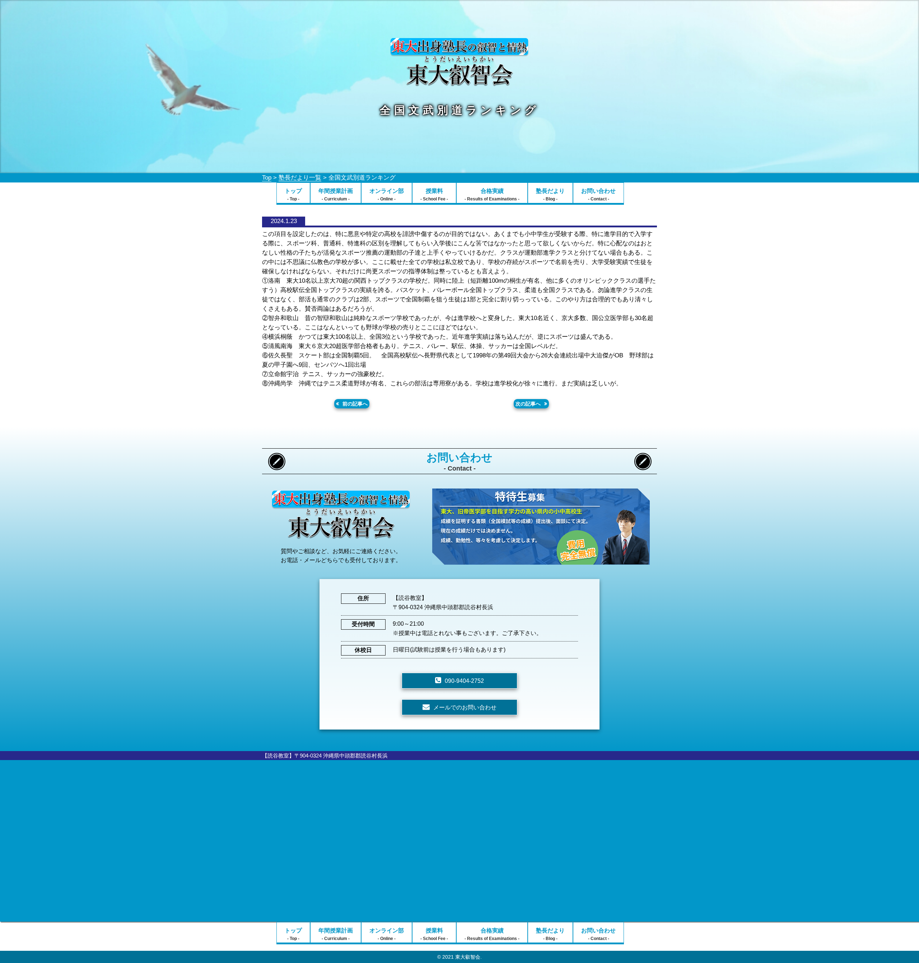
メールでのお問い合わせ (464, 707)
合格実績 (492, 195)
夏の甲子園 (277, 364)
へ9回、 (303, 364)
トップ (293, 195)
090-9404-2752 (464, 681)
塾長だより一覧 (300, 177)
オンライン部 (386, 195)
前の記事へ (355, 404)
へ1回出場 (352, 364)
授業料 (434, 195)
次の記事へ (528, 404)
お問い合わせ (598, 195)
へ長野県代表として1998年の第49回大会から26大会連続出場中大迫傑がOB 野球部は (536, 355)
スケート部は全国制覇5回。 (337, 355)
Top (266, 177)
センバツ (326, 364)
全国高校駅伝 (399, 355)
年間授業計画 (335, 195)
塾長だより (550, 195)
